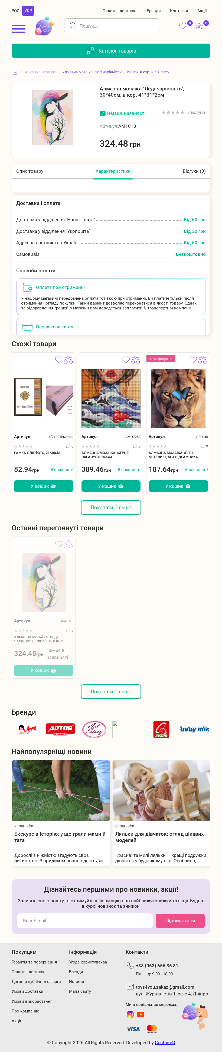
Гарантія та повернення (34, 962)
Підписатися (180, 920)
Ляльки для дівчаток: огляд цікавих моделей (92, 837)
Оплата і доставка (120, 10)
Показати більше (111, 507)
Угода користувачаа (88, 962)
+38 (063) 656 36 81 (157, 965)
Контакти (179, 10)
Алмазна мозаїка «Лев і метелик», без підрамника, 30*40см (174, 455)
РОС (15, 10)
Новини (76, 981)
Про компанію (25, 1011)
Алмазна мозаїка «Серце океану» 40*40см (105, 455)
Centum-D (165, 1042)
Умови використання (32, 1001)
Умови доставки (27, 991)
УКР (28, 10)
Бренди (154, 10)
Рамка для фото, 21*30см (37, 453)
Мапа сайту (80, 991)
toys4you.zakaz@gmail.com (165, 987)
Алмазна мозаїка (40, 72)
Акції (202, 10)
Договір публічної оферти (36, 981)
